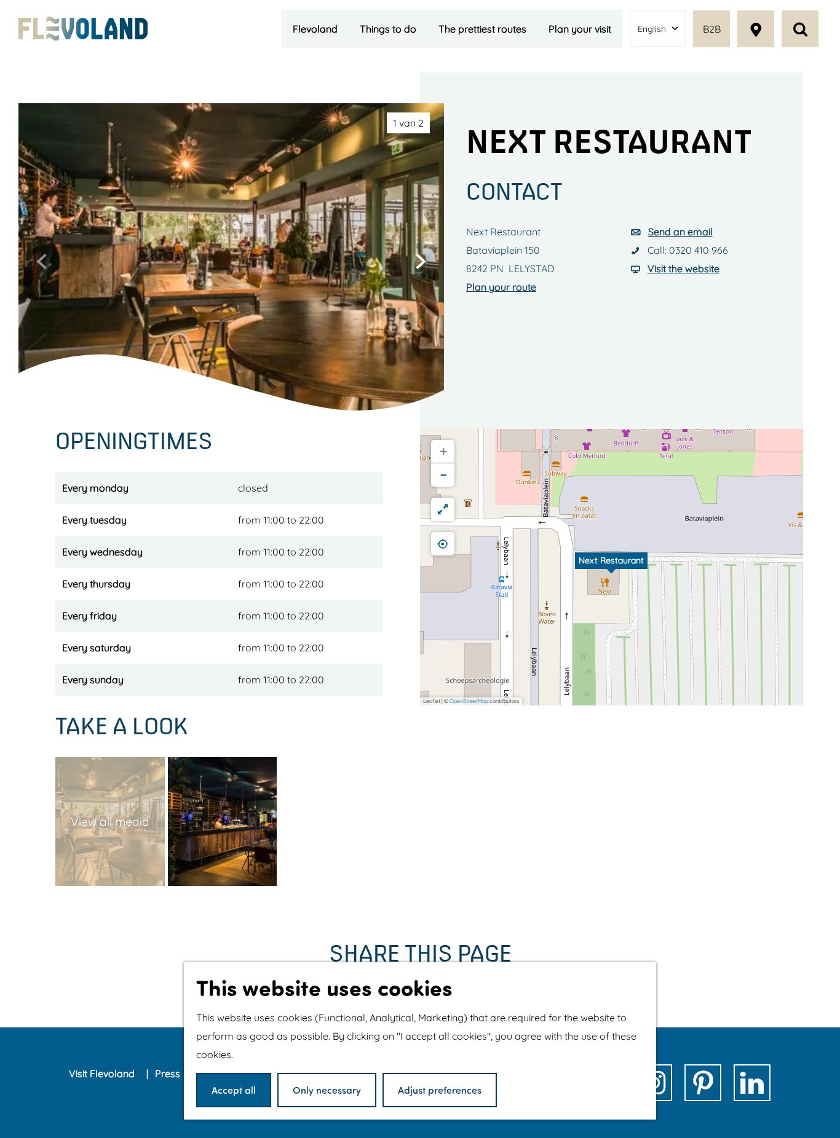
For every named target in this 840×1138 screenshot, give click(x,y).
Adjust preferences (439, 1089)
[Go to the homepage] (83, 28)
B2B (712, 29)
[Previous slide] (41, 261)
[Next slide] (420, 261)
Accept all (234, 1089)
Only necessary (327, 1089)
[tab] (408, 122)
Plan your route (501, 287)
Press (169, 1073)
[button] (611, 567)
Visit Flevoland (103, 1073)
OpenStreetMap (469, 700)
